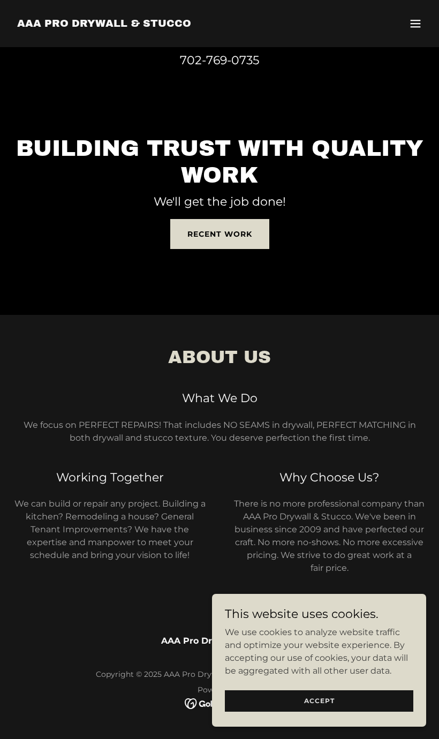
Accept (319, 701)
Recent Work (219, 234)
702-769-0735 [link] (219, 60)
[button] (415, 23)
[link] (104, 24)
